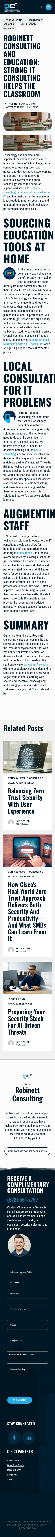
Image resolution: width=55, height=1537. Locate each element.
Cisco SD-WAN (14, 1470)
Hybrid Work (12, 1474)
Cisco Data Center (15, 1465)
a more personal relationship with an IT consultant (26, 341)
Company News (16, 778)
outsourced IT (25, 553)
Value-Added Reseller (19, 26)
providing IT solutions (37, 664)
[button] (49, 7)
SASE (10, 1479)
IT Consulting (14, 20)
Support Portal (13, 1460)
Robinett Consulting (22, 103)
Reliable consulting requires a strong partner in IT (26, 192)
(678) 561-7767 (22, 1199)
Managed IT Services (20, 1003)
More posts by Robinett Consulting (27, 1151)
